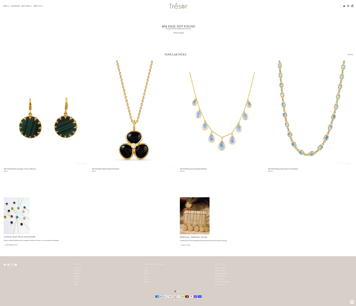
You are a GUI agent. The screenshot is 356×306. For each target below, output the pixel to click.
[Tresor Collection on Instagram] (12, 265)
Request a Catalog (220, 268)
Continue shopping (178, 33)
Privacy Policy (219, 279)
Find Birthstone (11, 245)
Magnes (147, 281)
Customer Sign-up (220, 284)
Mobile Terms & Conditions (222, 281)
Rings (75, 284)
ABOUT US (37, 6)
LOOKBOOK (15, 6)
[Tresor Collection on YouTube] (16, 265)
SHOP (5, 6)
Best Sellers (77, 270)
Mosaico (147, 273)
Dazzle (146, 270)
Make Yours (185, 245)
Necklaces (77, 273)
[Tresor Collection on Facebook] (5, 265)
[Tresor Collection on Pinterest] (8, 265)
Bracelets (76, 279)
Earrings (76, 281)
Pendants (76, 276)
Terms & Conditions (220, 270)
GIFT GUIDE (25, 6)
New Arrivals (77, 268)
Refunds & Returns (220, 276)
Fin (145, 276)
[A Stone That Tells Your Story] (17, 215)
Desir (146, 268)
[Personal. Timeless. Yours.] (195, 215)
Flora (146, 279)
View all (350, 54)
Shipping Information (221, 273)
